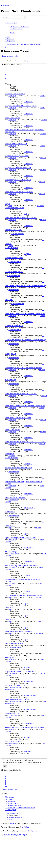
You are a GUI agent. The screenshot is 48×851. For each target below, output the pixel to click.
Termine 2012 (10, 608)
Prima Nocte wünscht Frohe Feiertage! (19, 192)
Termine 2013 (10, 526)
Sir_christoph (13, 500)
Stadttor (42, 96)
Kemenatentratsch (17, 234)
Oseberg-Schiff (10, 658)
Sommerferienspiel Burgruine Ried (17, 700)
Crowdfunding (10, 380)
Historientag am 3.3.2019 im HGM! (18, 180)
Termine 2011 (10, 620)
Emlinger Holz (10, 354)
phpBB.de (25, 827)
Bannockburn (10, 512)
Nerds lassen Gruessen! (13, 741)
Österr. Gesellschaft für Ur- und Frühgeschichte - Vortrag (25, 727)
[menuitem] (19, 27)
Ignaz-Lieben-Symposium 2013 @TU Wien (20, 538)
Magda (10, 246)
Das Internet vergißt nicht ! (14, 644)
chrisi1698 (12, 540)
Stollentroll (12, 96)
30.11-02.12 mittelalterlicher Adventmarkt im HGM (23, 596)
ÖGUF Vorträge (11, 552)
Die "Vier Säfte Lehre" (13, 230)
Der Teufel (9, 300)
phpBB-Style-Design (32, 831)
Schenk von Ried (14, 688)
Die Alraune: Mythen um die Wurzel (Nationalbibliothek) (25, 286)
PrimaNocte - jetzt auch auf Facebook (18, 632)
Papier (7, 204)
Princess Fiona (13, 554)
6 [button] (5, 78)
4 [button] (5, 74)
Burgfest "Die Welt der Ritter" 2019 (18, 168)
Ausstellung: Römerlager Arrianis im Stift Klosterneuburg (25, 340)
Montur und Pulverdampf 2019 (16, 144)
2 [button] (5, 70)
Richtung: (29, 762)
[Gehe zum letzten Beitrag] (32, 102)
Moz (10, 206)
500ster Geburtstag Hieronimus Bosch (18, 468)
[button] (6, 80)
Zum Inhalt (5, 6)
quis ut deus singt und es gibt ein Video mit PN (21, 566)
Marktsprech (9, 454)
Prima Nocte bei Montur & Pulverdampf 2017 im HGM (25, 406)
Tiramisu (8, 244)
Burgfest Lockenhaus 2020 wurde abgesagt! (21, 106)
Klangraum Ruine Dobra (14, 326)
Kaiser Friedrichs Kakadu (14, 272)
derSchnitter (12, 743)
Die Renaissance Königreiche (15, 498)
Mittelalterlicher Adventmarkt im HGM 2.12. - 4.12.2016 (25, 442)
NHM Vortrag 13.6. (12, 713)
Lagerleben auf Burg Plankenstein (17, 156)
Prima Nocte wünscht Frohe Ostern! (18, 418)
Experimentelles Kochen (14, 258)
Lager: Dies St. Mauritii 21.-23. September (20, 672)
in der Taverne (13, 290)
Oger (10, 528)
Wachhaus (39, 634)
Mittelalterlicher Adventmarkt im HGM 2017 (21, 394)
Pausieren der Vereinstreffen (15, 94)
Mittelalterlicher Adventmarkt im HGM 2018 (21, 218)
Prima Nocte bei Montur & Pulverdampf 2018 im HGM (25, 314)
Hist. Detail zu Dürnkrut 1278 (15, 686)
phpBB (12, 823)
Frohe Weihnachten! (12, 118)
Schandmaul (12, 674)
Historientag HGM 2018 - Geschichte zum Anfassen (23, 368)
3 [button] (5, 72)
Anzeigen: (6, 760)
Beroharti (11, 456)
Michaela (11, 660)
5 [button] (5, 76)
